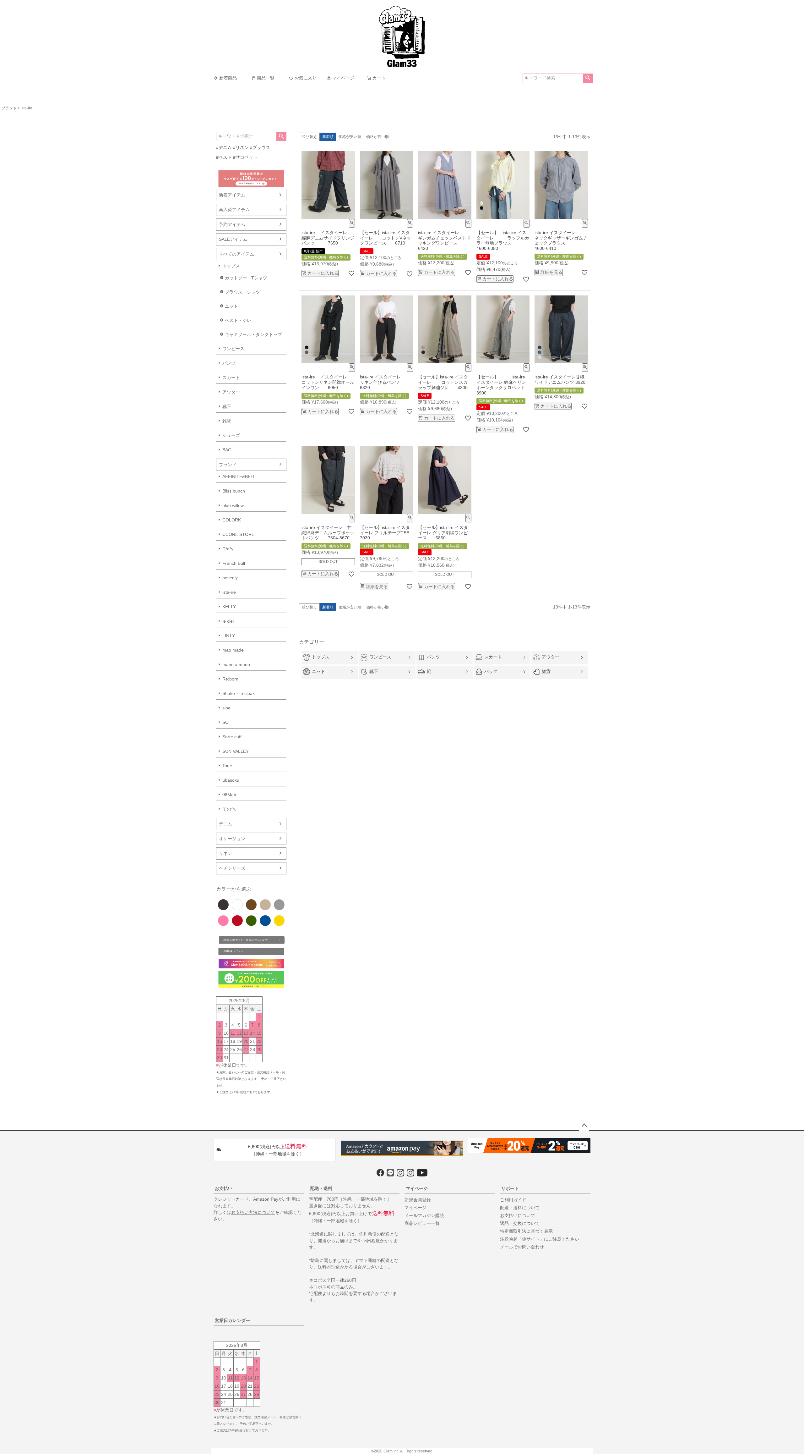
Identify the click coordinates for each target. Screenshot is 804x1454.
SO (225, 722)
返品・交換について (520, 1223)
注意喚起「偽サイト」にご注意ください (539, 1239)
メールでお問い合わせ (522, 1246)
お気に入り (306, 77)
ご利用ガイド (513, 1199)
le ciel (228, 621)
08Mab (229, 794)
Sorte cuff (232, 736)
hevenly (230, 577)
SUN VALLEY (235, 751)
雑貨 (226, 420)
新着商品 (228, 77)
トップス (231, 265)
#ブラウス (260, 147)
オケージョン (232, 838)
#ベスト (224, 157)
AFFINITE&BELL (239, 476)
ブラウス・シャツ (242, 292)
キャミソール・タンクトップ (253, 334)
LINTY (228, 635)
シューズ (231, 435)
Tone (227, 765)
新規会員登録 (418, 1199)
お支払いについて (517, 1215)
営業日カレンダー (232, 1320)
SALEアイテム (233, 239)
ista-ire (229, 592)
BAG (226, 449)
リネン (225, 853)
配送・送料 (321, 1188)
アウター (231, 391)
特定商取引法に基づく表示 (526, 1231)
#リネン (241, 147)
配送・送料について (520, 1207)
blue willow (233, 505)
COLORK (231, 519)
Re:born (230, 678)
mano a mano (236, 664)
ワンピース (233, 348)
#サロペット (245, 157)
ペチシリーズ (232, 868)
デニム (225, 823)
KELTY (229, 606)
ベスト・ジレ (238, 320)
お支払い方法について (253, 1212)
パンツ (229, 363)
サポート (510, 1188)
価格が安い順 (350, 137)
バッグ (490, 671)
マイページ (343, 77)
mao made (233, 650)
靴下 (226, 406)
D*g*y (227, 548)
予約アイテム (232, 224)
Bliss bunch (233, 490)
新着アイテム (232, 194)
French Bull (233, 563)
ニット (231, 306)
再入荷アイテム (234, 209)
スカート (231, 377)
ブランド (9, 108)
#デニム (224, 147)
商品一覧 (265, 77)
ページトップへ (584, 1126)
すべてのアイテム (236, 253)
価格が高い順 (377, 137)
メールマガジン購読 (424, 1215)
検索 (588, 78)
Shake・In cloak (238, 693)
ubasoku (230, 780)
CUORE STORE (238, 534)
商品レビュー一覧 (422, 1223)
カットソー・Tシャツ (246, 277)
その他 (229, 809)
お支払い (223, 1188)
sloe (226, 707)
